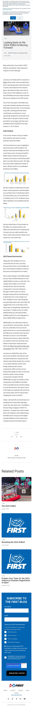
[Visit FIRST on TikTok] (12, 698)
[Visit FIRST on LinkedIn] (20, 698)
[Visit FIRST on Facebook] (16, 698)
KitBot (5, 82)
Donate (16, 693)
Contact (13, 690)
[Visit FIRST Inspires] (16, 685)
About (5, 690)
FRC (6, 38)
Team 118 (17, 121)
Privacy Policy (7, 9)
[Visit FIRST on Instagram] (8, 698)
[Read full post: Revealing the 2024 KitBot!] (16, 525)
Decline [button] (20, 18)
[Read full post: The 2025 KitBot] (16, 489)
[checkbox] (16, 637)
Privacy (20, 690)
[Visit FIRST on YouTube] (24, 698)
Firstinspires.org (16, 695)
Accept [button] (13, 18)
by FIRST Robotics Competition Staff (17, 53)
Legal (27, 690)
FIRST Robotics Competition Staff (16, 457)
